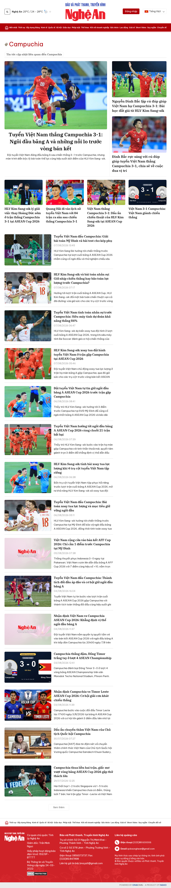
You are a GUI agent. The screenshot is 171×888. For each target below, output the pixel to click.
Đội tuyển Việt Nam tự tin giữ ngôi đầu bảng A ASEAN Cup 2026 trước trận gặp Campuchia (82, 392)
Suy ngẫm (151, 27)
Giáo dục (67, 27)
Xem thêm (58, 807)
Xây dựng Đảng (33, 27)
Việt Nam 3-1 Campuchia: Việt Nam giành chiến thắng (147, 213)
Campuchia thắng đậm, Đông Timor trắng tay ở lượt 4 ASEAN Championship (82, 656)
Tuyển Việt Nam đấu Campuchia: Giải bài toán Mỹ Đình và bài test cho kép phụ (83, 238)
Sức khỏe (114, 27)
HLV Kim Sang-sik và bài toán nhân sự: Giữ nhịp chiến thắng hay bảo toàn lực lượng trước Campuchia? (81, 278)
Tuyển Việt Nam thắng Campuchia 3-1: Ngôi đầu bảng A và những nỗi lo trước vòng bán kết (56, 141)
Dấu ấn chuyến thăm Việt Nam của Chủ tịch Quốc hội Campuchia (82, 732)
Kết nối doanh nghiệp (99, 27)
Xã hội (59, 27)
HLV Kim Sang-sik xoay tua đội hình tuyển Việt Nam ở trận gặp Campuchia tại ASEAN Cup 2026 (81, 354)
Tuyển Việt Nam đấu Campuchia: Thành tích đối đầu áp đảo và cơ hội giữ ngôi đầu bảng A (83, 582)
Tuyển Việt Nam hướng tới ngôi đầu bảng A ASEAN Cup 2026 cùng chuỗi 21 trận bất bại (83, 430)
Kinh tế (44, 27)
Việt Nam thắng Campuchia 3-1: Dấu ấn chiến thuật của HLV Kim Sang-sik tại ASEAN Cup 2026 (105, 217)
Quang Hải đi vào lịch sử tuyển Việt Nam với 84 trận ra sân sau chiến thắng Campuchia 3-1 (63, 215)
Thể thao (85, 27)
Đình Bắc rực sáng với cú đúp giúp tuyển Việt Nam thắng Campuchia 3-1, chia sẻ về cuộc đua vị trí (137, 163)
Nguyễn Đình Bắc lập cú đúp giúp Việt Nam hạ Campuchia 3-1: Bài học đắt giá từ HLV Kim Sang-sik (139, 106)
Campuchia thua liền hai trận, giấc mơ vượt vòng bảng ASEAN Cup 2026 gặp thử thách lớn (83, 772)
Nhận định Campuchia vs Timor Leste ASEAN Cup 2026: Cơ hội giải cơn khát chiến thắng (81, 696)
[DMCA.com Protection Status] (41, 874)
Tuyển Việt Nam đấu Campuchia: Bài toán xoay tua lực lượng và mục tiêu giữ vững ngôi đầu (82, 506)
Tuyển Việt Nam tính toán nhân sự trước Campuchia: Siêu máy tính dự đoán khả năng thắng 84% (83, 316)
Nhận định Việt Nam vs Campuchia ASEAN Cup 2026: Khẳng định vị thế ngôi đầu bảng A (80, 620)
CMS (137, 885)
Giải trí (132, 27)
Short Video (141, 27)
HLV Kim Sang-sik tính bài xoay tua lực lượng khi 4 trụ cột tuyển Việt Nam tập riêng (82, 468)
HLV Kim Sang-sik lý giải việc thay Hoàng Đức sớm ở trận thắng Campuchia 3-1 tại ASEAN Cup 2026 (23, 215)
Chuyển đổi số (163, 27)
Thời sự (21, 27)
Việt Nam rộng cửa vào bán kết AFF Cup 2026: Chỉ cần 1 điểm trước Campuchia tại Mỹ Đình (82, 544)
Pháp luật (76, 27)
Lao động (124, 27)
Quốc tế (51, 27)
